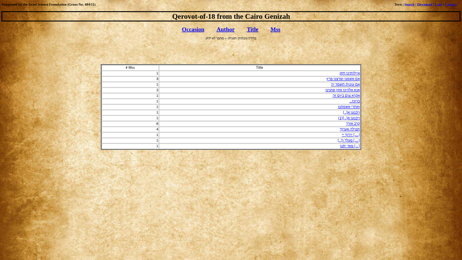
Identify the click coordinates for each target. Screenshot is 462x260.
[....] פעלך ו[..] (349, 140)
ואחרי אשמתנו (349, 107)
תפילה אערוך (350, 129)
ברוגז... (354, 101)
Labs (438, 4)
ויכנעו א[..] (351, 112)
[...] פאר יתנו (350, 146)
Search (409, 4)
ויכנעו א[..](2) (349, 118)
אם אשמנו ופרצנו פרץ (343, 79)
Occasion (193, 29)
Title (252, 29)
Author (226, 29)
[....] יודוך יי (351, 135)
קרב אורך (353, 124)
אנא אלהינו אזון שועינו (342, 90)
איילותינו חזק (349, 73)
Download (424, 4)
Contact (451, 4)
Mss (275, 29)
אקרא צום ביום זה (346, 96)
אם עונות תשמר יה (345, 84)
